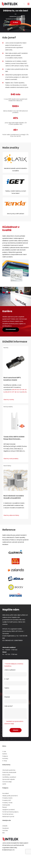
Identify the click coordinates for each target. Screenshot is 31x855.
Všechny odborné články (11, 515)
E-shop (15, 22)
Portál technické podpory (10, 812)
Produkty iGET (6, 800)
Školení (4, 807)
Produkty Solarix (7, 798)
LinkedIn (4, 826)
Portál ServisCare (7, 814)
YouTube (5, 830)
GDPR (4, 784)
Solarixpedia (6, 805)
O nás (4, 751)
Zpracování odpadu (8, 779)
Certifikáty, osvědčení (9, 777)
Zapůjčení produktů (8, 809)
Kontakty (5, 758)
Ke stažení (5, 793)
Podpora (5, 756)
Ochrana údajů (7, 782)
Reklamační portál (8, 816)
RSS (3, 833)
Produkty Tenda (7, 803)
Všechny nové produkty (10, 458)
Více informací (11, 329)
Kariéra (4, 754)
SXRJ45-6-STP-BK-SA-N (12, 392)
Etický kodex (6, 775)
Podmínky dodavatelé (9, 772)
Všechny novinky (8, 399)
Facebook (5, 828)
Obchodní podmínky (8, 770)
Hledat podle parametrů (10, 796)
